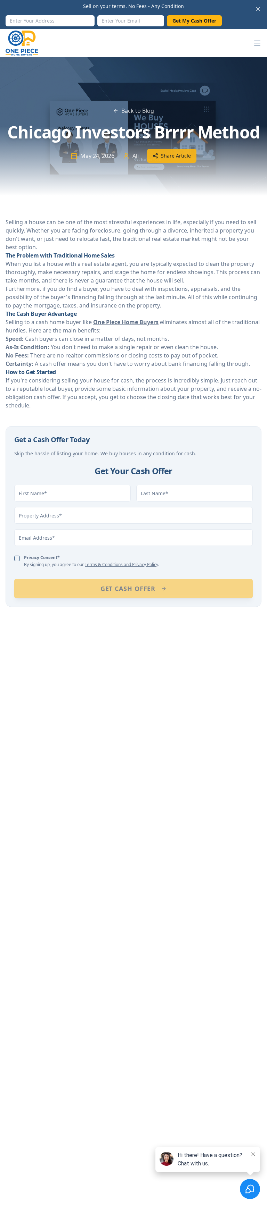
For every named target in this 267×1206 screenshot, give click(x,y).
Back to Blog (137, 111)
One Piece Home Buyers (126, 322)
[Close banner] (258, 9)
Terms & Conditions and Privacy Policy (121, 564)
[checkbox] (17, 558)
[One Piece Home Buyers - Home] (27, 43)
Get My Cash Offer (194, 20)
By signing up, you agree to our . (91, 561)
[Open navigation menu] (257, 43)
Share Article (176, 155)
